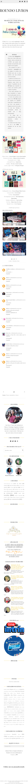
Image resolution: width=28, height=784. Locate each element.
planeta (5, 716)
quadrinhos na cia (8, 718)
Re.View (8, 202)
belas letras (17, 691)
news (10, 491)
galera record (13, 703)
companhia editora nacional (15, 697)
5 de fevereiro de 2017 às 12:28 (15, 308)
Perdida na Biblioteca (10, 200)
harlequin (16, 704)
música (5, 491)
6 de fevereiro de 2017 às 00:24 (17, 318)
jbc (21, 707)
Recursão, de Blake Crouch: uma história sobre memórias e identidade (17, 577)
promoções (16, 261)
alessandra (14, 734)
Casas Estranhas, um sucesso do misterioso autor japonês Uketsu (17, 599)
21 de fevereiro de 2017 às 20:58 (16, 353)
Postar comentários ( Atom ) (12, 395)
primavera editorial (14, 716)
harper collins (21, 704)
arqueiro (21, 689)
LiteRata (8, 163)
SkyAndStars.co (19, 783)
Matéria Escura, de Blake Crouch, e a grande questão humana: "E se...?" (17, 588)
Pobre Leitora (9, 41)
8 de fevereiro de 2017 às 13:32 (18, 344)
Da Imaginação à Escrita (9, 196)
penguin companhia (11, 714)
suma (18, 720)
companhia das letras (10, 695)
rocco (18, 718)
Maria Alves (8, 333)
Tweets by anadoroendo (14, 681)
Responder (8, 273)
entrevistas (21, 485)
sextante (14, 720)
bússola (18, 693)
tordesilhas (14, 722)
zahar (23, 724)
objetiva (16, 712)
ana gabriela (11, 736)
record (15, 718)
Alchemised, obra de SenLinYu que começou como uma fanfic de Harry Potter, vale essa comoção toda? (17, 566)
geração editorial (20, 703)
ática (5, 726)
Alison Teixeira (9, 292)
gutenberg (11, 704)
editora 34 (15, 699)
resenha (6, 495)
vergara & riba (12, 724)
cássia (15, 736)
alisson (19, 734)
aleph (8, 689)
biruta (15, 693)
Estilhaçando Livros (7, 191)
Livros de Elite (10, 192)
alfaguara (12, 689)
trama (18, 722)
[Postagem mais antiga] (24, 392)
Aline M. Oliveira (9, 344)
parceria (14, 491)
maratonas (10, 489)
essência (19, 699)
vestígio (20, 724)
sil (23, 738)
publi (20, 493)
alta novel (17, 689)
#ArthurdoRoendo (7, 483)
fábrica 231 (6, 703)
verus (17, 724)
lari (10, 738)
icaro (5, 738)
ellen (20, 736)
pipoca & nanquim (20, 714)
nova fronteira (10, 710)
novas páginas (17, 710)
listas (16, 487)
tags (6, 499)
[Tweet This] (14, 259)
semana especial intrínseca (18, 497)
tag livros (6, 722)
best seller (10, 693)
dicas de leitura (13, 485)
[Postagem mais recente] (3, 392)
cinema (5, 485)
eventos (11, 487)
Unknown (8, 277)
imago (5, 707)
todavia (10, 722)
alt (14, 689)
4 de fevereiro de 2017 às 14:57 (15, 285)
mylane (14, 738)
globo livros (6, 704)
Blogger (17, 782)
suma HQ (22, 720)
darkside (6, 699)
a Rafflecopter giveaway (7, 169)
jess (7, 738)
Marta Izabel (8, 318)
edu (18, 736)
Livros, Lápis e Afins (9, 165)
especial (5, 487)
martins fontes (15, 709)
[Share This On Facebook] (12, 259)
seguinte (9, 720)
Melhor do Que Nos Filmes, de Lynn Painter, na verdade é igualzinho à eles (17, 608)
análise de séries (17, 483)
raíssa (21, 738)
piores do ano (21, 491)
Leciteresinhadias (9, 325)
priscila (18, 738)
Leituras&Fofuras (11, 162)
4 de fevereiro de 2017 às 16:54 (17, 292)
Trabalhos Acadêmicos (10, 269)
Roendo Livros (10, 204)
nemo (5, 710)
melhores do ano (18, 489)
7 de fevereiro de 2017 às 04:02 (19, 325)
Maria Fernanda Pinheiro (11, 299)
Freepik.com (13, 754)
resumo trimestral (18, 495)
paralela (20, 712)
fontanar (17, 701)
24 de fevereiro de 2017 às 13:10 (16, 361)
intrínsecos (17, 707)
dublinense (10, 699)
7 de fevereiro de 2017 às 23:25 (16, 333)
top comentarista (14, 499)
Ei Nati (10, 194)
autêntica (13, 691)
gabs (23, 736)
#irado (5, 689)
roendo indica (7, 497)
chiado (22, 693)
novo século (11, 712)
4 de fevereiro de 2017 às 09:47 (16, 277)
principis (22, 716)
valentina (7, 724)
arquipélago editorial (7, 691)
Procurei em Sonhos (7, 158)
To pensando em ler (12, 160)
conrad (23, 697)
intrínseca (10, 707)
